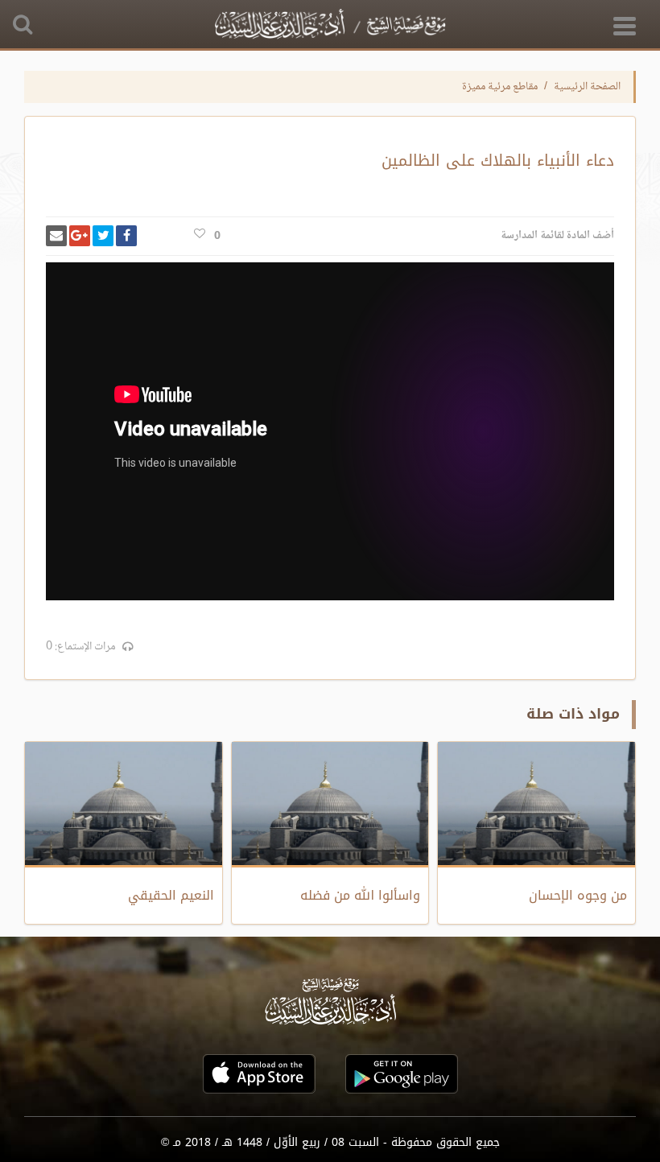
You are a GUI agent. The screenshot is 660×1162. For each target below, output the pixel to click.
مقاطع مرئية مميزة (500, 87)
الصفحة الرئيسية (587, 87)
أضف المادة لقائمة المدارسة (557, 235)
